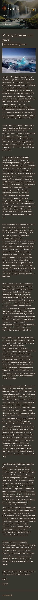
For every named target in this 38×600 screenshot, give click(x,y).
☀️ (33, 10)
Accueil (5, 16)
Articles (5, 20)
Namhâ (13, 8)
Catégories (6, 24)
